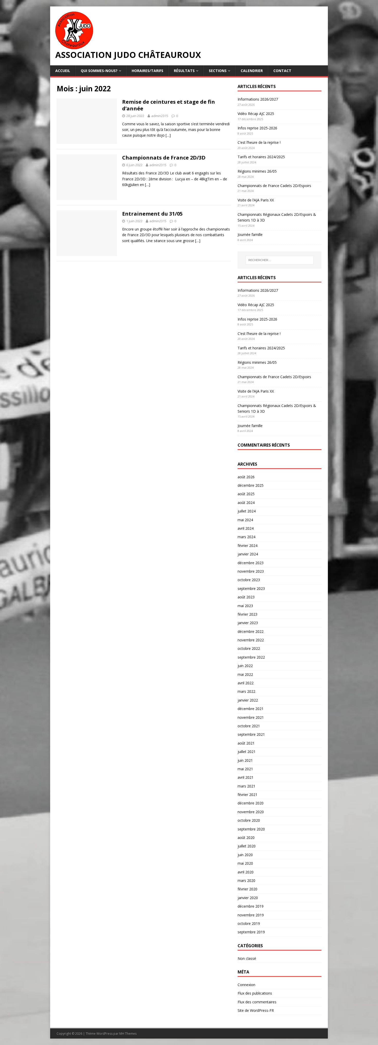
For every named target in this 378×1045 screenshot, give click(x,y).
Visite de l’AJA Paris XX (256, 200)
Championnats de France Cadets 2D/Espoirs (274, 185)
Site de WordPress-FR (256, 1010)
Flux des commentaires (257, 1001)
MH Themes (128, 1033)
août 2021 (246, 743)
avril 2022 (246, 682)
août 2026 (246, 476)
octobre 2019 (249, 923)
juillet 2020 (247, 846)
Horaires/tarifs (147, 70)
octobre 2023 (249, 579)
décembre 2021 (251, 708)
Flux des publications (255, 993)
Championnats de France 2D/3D (163, 157)
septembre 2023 (251, 588)
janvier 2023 (248, 622)
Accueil (62, 70)
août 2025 (246, 493)
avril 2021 (246, 777)
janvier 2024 (248, 554)
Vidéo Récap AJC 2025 (256, 113)
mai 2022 (245, 674)
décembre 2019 (251, 906)
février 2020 (247, 889)
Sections (218, 70)
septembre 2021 (251, 734)
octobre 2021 (249, 725)
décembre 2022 (251, 631)
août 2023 (246, 597)
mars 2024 (246, 536)
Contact (282, 70)
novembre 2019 (251, 915)
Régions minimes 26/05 (257, 171)
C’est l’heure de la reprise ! (259, 142)
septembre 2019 (251, 931)
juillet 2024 (247, 511)
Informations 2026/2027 (258, 99)
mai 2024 (245, 519)
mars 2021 (246, 786)
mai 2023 (245, 605)
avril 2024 (246, 528)
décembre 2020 (251, 803)
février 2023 (247, 614)
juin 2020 (245, 854)
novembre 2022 (251, 639)
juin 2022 (245, 665)
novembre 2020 (251, 811)
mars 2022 (246, 691)
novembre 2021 (251, 717)
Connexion (246, 984)
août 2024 (246, 502)
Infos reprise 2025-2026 (257, 128)
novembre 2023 (251, 571)
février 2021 (247, 794)
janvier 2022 (248, 700)
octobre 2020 (249, 820)
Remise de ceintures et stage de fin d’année (168, 105)
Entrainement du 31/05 (152, 213)
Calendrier (252, 70)
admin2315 (159, 115)
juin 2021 (245, 760)
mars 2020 (246, 880)
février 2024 (247, 545)
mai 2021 (245, 768)
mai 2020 (245, 863)
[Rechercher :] (279, 260)
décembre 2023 (251, 562)
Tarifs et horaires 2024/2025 (261, 156)
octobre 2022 (249, 648)
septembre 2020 (251, 829)
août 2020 (246, 837)
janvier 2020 (248, 897)
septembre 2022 (251, 657)
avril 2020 (246, 872)
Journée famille (250, 234)
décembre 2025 (251, 485)
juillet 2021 (247, 751)
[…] (168, 135)
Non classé (247, 958)
